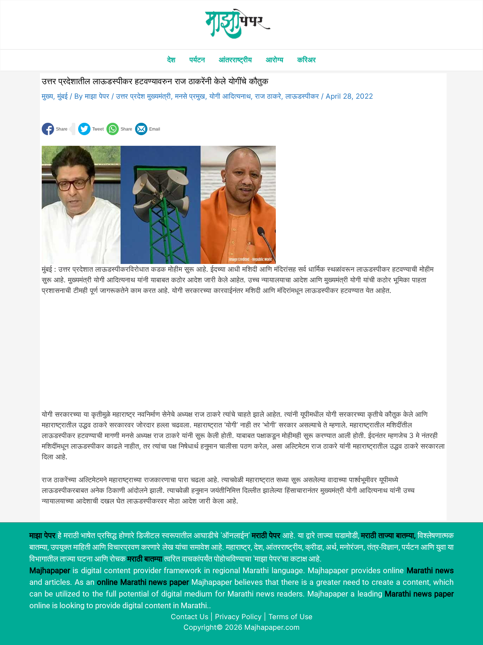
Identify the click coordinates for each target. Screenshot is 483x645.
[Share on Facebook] (55, 129)
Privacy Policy (238, 616)
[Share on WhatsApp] (119, 129)
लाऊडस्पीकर (302, 96)
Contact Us (189, 616)
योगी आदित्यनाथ (230, 96)
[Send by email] (147, 129)
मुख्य (47, 96)
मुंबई (62, 96)
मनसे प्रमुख (190, 96)
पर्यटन (197, 60)
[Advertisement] (159, 356)
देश (171, 60)
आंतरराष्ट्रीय (235, 60)
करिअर (306, 60)
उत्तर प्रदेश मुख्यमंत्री (143, 96)
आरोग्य (274, 60)
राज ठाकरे (268, 96)
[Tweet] (91, 129)
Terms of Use (290, 616)
